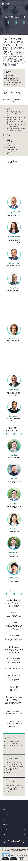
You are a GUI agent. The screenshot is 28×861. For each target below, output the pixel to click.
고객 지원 (5, 814)
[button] (14, 805)
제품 (4, 810)
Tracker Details (23, 855)
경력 (4, 819)
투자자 (5, 824)
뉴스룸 (5, 829)
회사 (4, 805)
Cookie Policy (6, 855)
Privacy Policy (14, 855)
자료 (4, 834)
